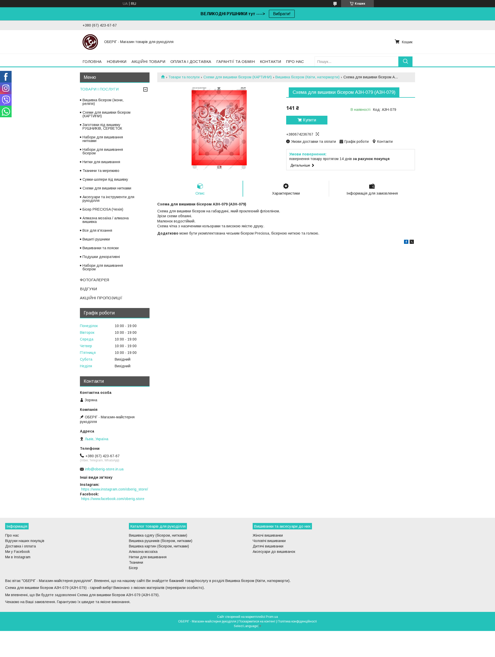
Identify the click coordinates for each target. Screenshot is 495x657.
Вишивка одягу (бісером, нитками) (158, 535)
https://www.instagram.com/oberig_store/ (114, 489)
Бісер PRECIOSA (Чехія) (102, 209)
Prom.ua (272, 617)
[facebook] (406, 242)
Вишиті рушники (96, 239)
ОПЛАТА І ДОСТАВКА (190, 61)
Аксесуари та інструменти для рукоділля (108, 199)
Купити (309, 120)
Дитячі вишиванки (268, 546)
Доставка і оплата (20, 546)
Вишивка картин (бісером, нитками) (159, 546)
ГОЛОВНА (92, 61)
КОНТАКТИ (270, 61)
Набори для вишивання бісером (102, 151)
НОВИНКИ (116, 61)
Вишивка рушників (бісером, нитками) (160, 541)
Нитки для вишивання (101, 162)
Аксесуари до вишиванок (274, 552)
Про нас (12, 535)
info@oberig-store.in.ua (104, 469)
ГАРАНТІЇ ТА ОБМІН (235, 61)
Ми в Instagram (17, 557)
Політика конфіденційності (297, 621)
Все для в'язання (97, 230)
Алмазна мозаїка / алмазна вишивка (105, 220)
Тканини (136, 562)
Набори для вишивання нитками (102, 139)
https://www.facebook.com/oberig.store (112, 499)
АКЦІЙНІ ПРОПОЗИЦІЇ (101, 298)
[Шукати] (405, 61)
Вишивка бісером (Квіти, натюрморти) (307, 77)
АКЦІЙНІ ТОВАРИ (148, 61)
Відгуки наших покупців (24, 541)
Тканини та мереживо (100, 171)
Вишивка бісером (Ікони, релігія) (102, 102)
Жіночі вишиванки (268, 535)
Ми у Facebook (17, 552)
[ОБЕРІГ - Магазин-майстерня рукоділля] (90, 42)
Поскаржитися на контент (256, 621)
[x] (412, 242)
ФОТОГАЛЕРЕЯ (94, 280)
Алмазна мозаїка (143, 552)
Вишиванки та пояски (100, 248)
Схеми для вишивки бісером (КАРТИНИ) (237, 77)
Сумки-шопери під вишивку (105, 179)
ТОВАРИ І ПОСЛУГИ (99, 89)
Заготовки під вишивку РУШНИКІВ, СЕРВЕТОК (102, 126)
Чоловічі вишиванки (269, 541)
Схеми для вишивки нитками (106, 188)
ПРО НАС (295, 61)
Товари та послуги (184, 77)
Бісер (133, 568)
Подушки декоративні (101, 257)
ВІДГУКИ (88, 289)
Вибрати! (282, 14)
